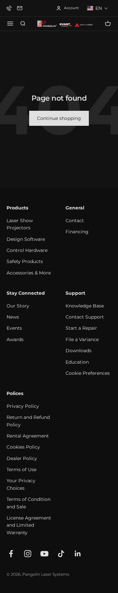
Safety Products (25, 261)
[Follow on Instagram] (27, 553)
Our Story (18, 306)
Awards (15, 339)
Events (14, 328)
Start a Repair (81, 328)
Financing (77, 232)
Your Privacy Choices (21, 484)
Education (77, 362)
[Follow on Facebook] (11, 553)
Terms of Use (21, 469)
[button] (97, 8)
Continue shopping (59, 118)
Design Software (26, 239)
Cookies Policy (23, 447)
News (13, 317)
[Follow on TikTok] (61, 553)
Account (67, 8)
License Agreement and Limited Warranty (29, 525)
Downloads (78, 351)
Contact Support (85, 317)
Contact (75, 220)
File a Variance (82, 339)
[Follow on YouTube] (44, 553)
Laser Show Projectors (20, 224)
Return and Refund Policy (28, 420)
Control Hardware (27, 250)
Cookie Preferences (88, 373)
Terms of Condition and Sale (28, 502)
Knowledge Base (85, 306)
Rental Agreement (28, 436)
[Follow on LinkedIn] (77, 553)
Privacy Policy (23, 406)
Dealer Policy (22, 458)
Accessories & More (29, 273)
